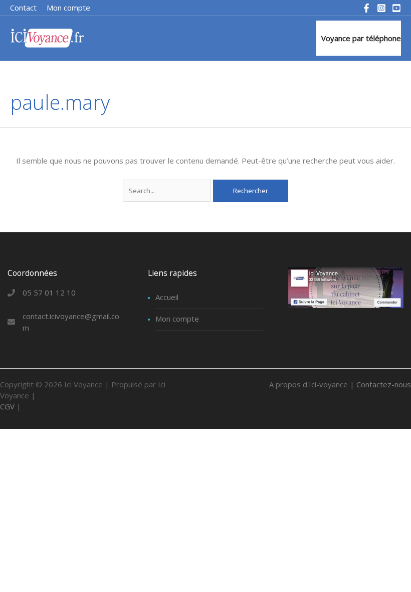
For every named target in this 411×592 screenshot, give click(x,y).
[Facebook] (366, 8)
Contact (23, 8)
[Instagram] (381, 8)
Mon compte (177, 319)
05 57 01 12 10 (49, 292)
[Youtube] (396, 8)
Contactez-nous (383, 384)
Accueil (166, 297)
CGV (7, 406)
